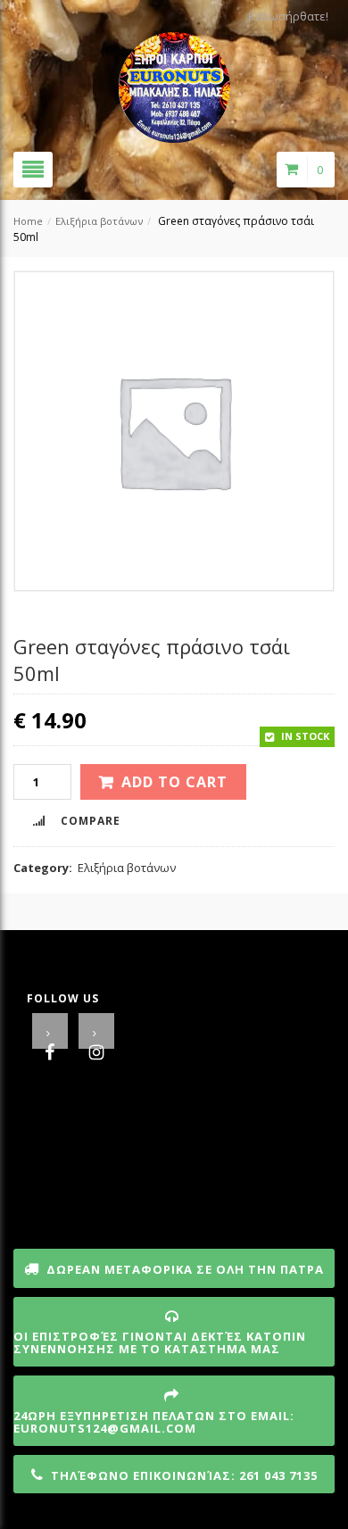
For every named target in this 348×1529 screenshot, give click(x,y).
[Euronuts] (174, 82)
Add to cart (174, 782)
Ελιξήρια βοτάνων (99, 221)
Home (28, 221)
